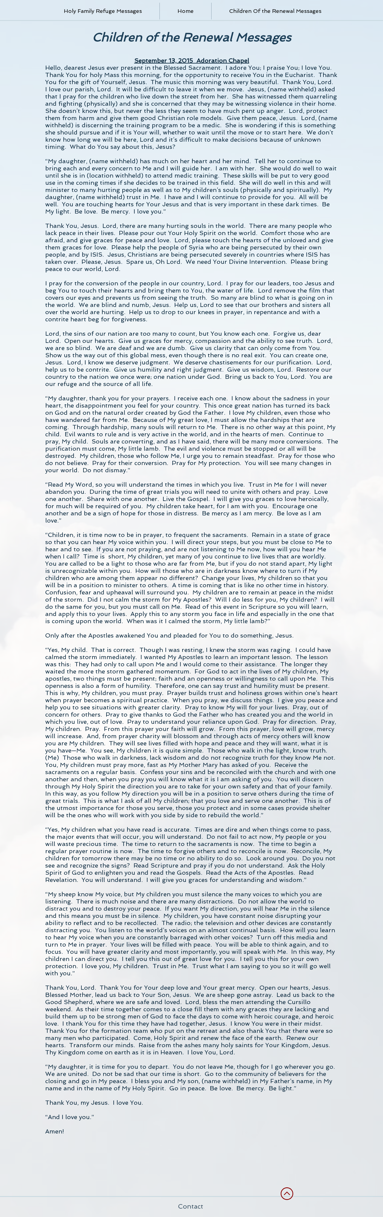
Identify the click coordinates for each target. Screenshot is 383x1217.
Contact (191, 1206)
